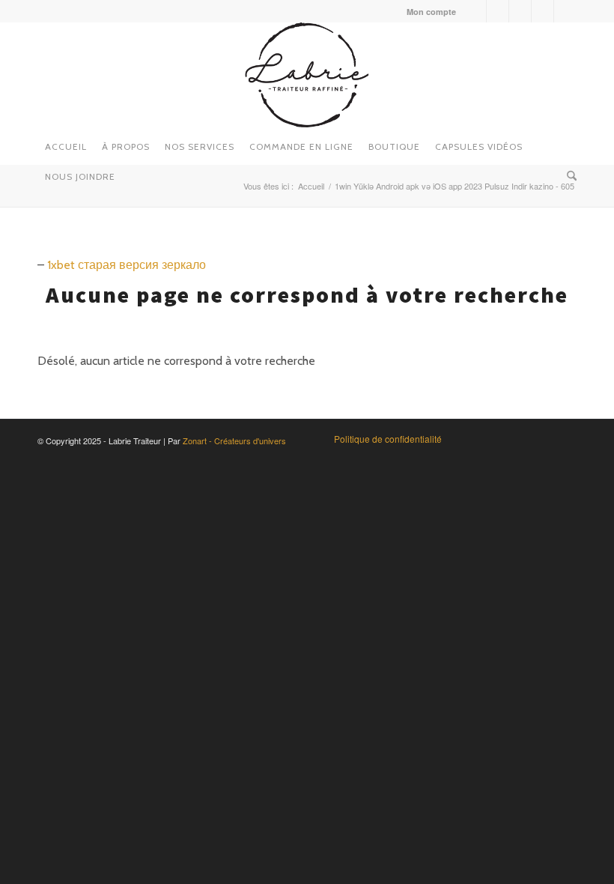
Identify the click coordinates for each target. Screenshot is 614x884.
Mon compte (431, 11)
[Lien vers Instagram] (497, 11)
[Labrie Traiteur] (306, 74)
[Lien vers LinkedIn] (542, 11)
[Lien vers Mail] (565, 11)
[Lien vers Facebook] (475, 11)
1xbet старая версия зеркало (126, 265)
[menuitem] (427, 11)
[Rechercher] (568, 172)
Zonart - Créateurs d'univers (234, 440)
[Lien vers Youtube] (520, 11)
